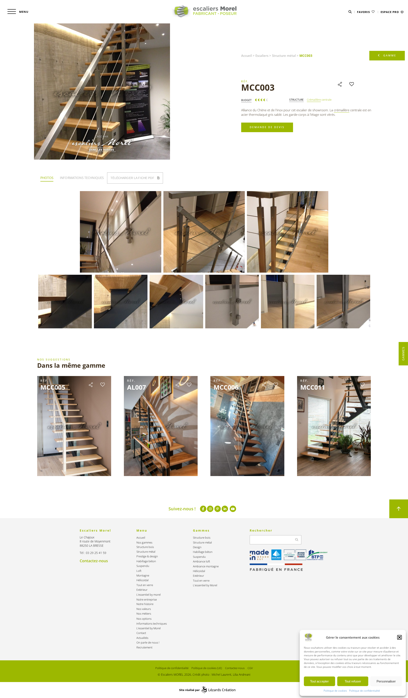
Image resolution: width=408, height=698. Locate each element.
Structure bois (145, 547)
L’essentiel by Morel (148, 628)
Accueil (246, 55)
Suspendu (142, 566)
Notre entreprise (146, 599)
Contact (141, 633)
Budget (246, 100)
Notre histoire (144, 604)
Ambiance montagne (206, 566)
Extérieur (141, 590)
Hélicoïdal (142, 580)
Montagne (142, 575)
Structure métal (284, 55)
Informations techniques (151, 623)
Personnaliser (386, 681)
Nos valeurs (143, 609)
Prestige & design (147, 556)
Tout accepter (319, 681)
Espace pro (390, 12)
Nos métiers (143, 613)
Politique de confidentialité (364, 690)
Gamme (389, 55)
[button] (399, 637)
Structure (296, 100)
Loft (138, 571)
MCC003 (258, 87)
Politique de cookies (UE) (206, 668)
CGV (250, 668)
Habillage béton (146, 561)
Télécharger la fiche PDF (132, 178)
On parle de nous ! (147, 642)
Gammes (403, 354)
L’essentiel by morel (148, 594)
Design (197, 547)
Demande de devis (267, 127)
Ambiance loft (201, 561)
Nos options (144, 619)
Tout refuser (353, 681)
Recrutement (144, 647)
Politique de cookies (335, 690)
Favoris (364, 12)
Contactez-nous (94, 560)
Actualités (142, 638)
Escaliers (261, 55)
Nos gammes (144, 542)
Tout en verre (144, 585)
